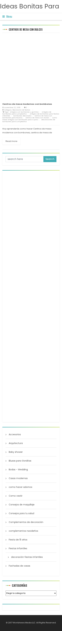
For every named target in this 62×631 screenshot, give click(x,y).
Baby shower (16, 452)
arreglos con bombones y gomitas (24, 112)
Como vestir (15, 495)
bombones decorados (22, 116)
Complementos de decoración (26, 522)
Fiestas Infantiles (18, 548)
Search (49, 159)
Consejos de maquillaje (21, 504)
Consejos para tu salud (21, 513)
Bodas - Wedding (18, 469)
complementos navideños (23, 530)
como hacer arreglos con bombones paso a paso (29, 119)
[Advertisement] (31, 67)
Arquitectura (16, 443)
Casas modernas (18, 478)
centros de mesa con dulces (37, 118)
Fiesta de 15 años (18, 539)
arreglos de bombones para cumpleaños (26, 113)
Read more (11, 141)
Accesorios (15, 434)
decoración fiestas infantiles (27, 557)
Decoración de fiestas (21, 110)
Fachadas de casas (19, 565)
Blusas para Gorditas (20, 460)
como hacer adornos (20, 487)
